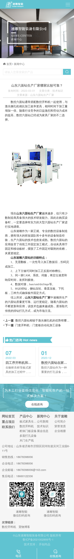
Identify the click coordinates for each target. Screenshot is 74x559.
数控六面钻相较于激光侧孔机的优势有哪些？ (37, 320)
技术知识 (42, 426)
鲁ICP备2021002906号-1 (38, 539)
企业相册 (60, 431)
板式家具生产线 (28, 421)
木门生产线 (27, 440)
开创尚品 (44, 544)
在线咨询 (37, 404)
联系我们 (8, 427)
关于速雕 (60, 416)
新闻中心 (19, 64)
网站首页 (8, 416)
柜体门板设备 (28, 431)
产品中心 (26, 416)
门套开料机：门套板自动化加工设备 (32, 325)
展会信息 (42, 431)
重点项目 (8, 421)
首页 (9, 64)
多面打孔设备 (28, 435)
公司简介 (60, 421)
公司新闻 (42, 421)
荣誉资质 (60, 426)
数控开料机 (27, 426)
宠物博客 (24, 527)
